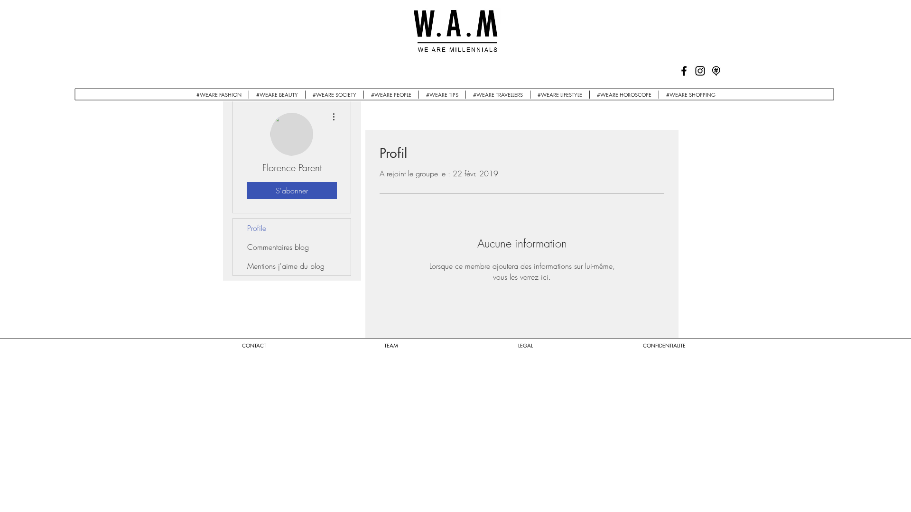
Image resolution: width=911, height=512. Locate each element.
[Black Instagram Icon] (700, 70)
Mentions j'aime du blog (286, 266)
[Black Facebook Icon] (684, 70)
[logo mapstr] (716, 70)
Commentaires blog (278, 247)
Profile (256, 228)
